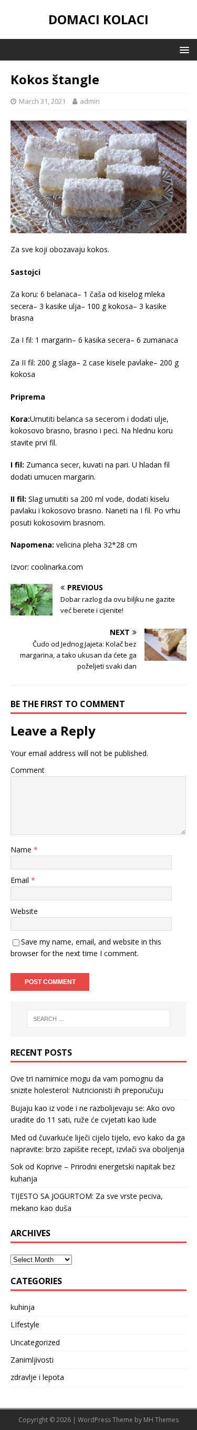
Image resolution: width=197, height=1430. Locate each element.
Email (21, 880)
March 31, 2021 (42, 101)
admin (90, 101)
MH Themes (161, 1419)
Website (24, 911)
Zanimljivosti (32, 1360)
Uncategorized (35, 1342)
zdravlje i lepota (37, 1377)
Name (22, 850)
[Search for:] (98, 1019)
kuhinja (23, 1307)
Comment (28, 770)
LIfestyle (25, 1324)
